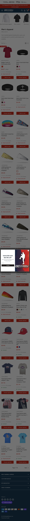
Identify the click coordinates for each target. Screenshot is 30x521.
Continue (7, 265)
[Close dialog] (28, 250)
